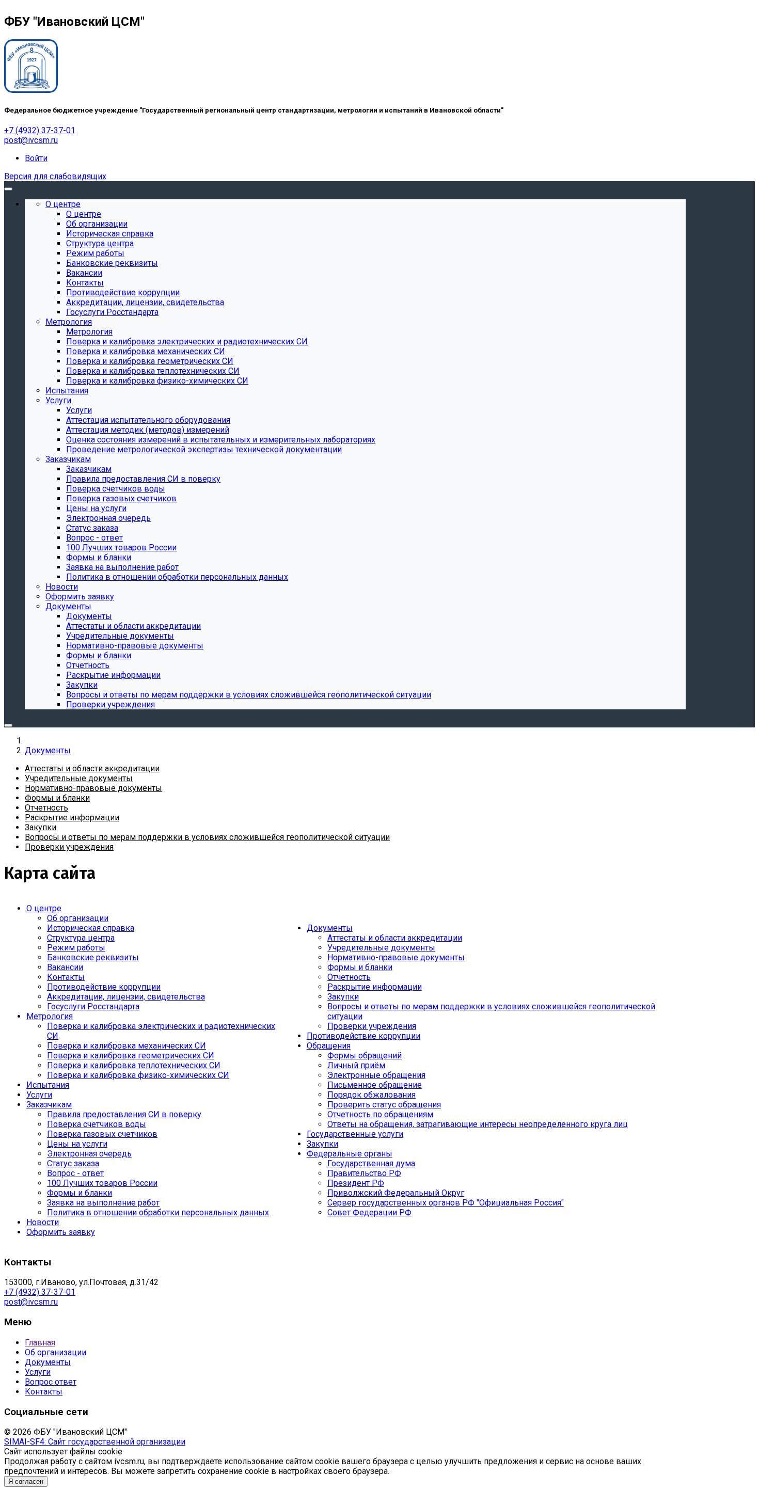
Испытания (47, 1085)
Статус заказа (73, 1163)
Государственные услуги (355, 1134)
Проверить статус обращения (384, 1104)
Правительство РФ (364, 1173)
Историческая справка (90, 928)
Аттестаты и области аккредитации (394, 938)
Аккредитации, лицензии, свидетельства (126, 997)
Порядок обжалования (371, 1095)
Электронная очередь (89, 1154)
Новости (42, 1222)
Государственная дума (371, 1163)
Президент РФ (355, 1183)
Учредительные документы (381, 948)
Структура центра (81, 938)
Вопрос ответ (50, 1382)
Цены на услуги (77, 1144)
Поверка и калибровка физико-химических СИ (138, 1075)
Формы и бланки (79, 1193)
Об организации (77, 918)
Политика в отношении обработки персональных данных (158, 1212)
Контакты (66, 977)
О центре (43, 908)
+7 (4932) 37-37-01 (39, 130)
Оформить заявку (60, 1232)
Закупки (343, 997)
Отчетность (349, 977)
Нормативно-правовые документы (396, 957)
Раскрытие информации (374, 987)
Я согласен (25, 1481)
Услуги (39, 1095)
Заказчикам (49, 1104)
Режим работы (76, 948)
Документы (330, 928)
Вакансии (65, 967)
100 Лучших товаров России (102, 1183)
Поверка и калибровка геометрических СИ (130, 1055)
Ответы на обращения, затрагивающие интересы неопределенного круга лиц (477, 1124)
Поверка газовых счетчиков (102, 1134)
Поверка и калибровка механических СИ (126, 1046)
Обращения (329, 1046)
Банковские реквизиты (93, 957)
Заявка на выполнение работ (103, 1203)
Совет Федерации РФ (369, 1212)
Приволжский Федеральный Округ (395, 1193)
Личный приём (356, 1065)
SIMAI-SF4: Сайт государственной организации (94, 1442)
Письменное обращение (374, 1085)
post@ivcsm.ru (31, 140)
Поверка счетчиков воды (96, 1124)
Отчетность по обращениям (380, 1114)
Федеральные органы (349, 1154)
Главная (40, 1342)
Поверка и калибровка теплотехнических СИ (133, 1065)
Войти (36, 158)
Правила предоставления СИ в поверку (124, 1114)
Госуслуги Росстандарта (93, 1006)
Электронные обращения (376, 1075)
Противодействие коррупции (104, 987)
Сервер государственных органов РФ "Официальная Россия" (445, 1203)
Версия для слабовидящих (55, 176)
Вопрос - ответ (75, 1173)
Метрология (49, 1016)
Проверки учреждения (371, 1026)
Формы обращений (364, 1055)
